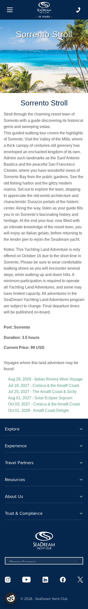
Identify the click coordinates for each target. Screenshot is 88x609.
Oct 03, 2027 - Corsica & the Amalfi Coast (44, 404)
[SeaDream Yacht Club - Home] (44, 540)
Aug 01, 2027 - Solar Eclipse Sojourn (40, 398)
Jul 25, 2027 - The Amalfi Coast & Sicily (42, 392)
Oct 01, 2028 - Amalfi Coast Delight (38, 410)
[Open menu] (10, 10)
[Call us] (78, 10)
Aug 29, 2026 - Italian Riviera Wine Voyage (45, 379)
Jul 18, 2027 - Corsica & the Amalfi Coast (43, 385)
